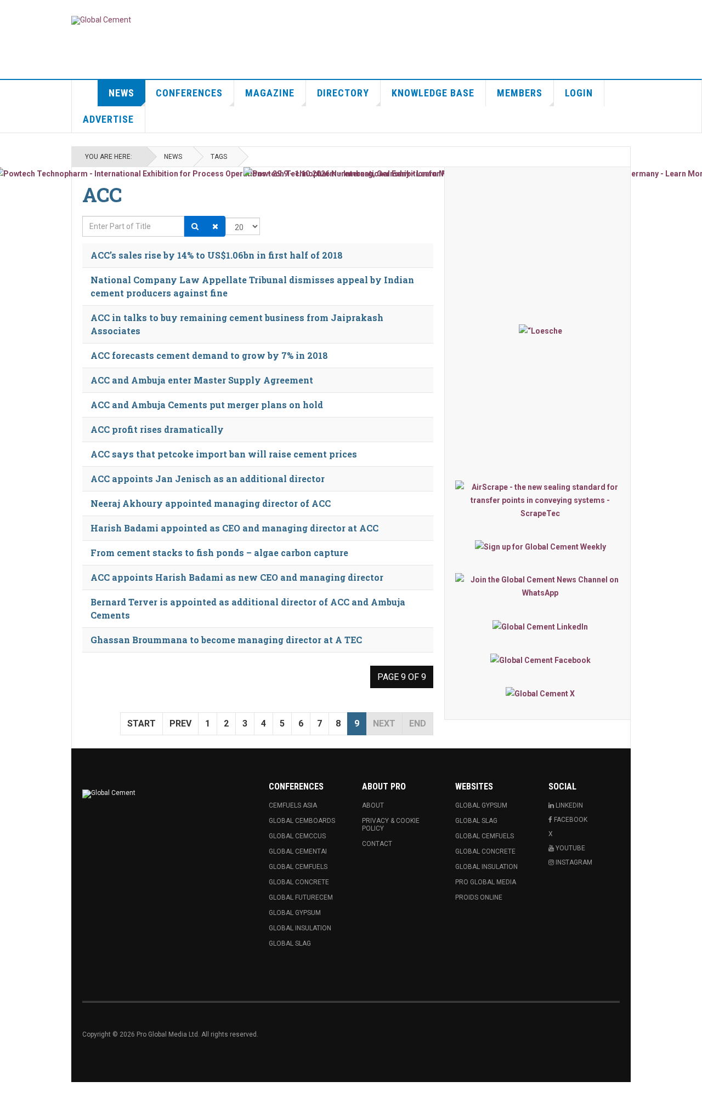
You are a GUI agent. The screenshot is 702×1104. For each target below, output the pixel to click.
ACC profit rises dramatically (157, 429)
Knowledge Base (433, 93)
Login (579, 93)
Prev (180, 723)
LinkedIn (568, 805)
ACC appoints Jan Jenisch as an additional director (207, 478)
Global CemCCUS (297, 836)
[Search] (195, 226)
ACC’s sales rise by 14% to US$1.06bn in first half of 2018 (216, 255)
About (373, 805)
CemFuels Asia (293, 805)
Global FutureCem (301, 897)
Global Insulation (300, 928)
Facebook (569, 819)
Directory (343, 93)
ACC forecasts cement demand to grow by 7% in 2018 (209, 355)
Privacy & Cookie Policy (391, 824)
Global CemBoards (302, 821)
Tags (219, 157)
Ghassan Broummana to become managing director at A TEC (226, 639)
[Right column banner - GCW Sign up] (540, 546)
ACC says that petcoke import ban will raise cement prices (223, 454)
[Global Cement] (101, 20)
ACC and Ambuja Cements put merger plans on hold (206, 404)
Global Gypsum (295, 913)
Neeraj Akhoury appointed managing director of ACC (210, 503)
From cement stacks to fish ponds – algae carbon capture (219, 552)
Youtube (569, 848)
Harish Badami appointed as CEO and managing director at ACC (234, 528)
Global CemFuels (298, 867)
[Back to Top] (10, 1093)
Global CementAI (298, 851)
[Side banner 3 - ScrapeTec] (540, 500)
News (121, 93)
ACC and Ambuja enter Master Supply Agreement (201, 380)
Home (85, 93)
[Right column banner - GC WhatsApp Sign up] (540, 586)
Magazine (270, 93)
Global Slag (290, 943)
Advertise (108, 119)
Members (519, 93)
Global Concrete (299, 882)
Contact (377, 844)
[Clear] (215, 226)
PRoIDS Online (478, 897)
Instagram (573, 862)
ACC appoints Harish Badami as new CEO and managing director (236, 577)
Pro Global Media (485, 882)
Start (141, 723)
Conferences (189, 93)
